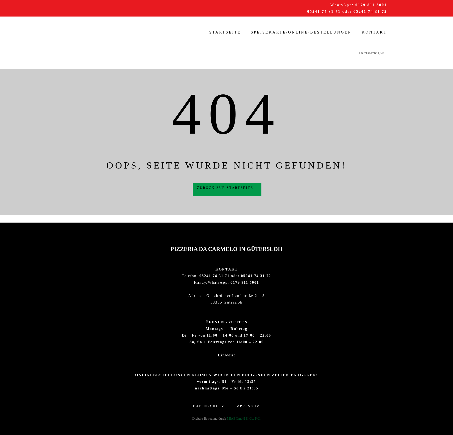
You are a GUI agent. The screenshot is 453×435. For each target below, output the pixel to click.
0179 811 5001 (371, 5)
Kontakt (374, 32)
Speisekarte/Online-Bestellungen (301, 32)
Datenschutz (209, 406)
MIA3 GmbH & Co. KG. (244, 418)
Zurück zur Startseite (226, 188)
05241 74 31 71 (324, 11)
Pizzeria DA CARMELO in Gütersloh (226, 249)
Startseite (225, 32)
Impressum (247, 406)
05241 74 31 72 (370, 11)
